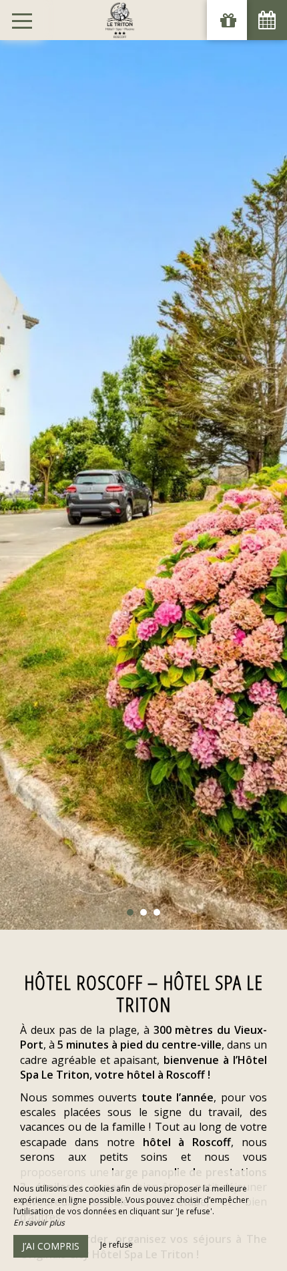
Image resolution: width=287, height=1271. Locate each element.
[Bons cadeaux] (227, 20)
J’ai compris (50, 1246)
